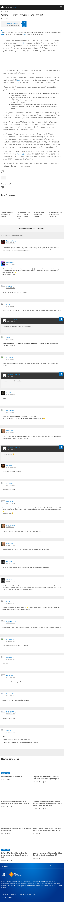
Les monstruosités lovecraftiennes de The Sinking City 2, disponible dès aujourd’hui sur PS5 (47, 854)
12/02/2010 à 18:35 (10, 623)
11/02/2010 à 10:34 (12, 449)
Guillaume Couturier (12, 23)
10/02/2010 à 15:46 (10, 243)
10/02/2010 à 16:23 (10, 339)
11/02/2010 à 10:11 (10, 527)
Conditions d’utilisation (9, 894)
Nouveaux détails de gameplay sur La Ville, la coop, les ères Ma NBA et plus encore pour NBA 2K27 (47, 829)
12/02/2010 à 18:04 (10, 603)
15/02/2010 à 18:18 (10, 732)
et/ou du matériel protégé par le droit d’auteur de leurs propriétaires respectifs (31, 886)
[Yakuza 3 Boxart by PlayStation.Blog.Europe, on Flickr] (16, 66)
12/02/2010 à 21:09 (10, 641)
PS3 (18, 80)
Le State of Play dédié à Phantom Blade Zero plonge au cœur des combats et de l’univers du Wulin (14, 855)
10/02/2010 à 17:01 (10, 394)
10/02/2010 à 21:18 (10, 503)
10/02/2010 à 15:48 (10, 264)
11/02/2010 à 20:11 (10, 563)
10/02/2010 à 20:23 (10, 485)
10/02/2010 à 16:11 (10, 288)
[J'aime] (8, 780)
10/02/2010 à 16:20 (10, 306)
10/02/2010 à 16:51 (10, 359)
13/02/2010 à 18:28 (10, 659)
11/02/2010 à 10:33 (12, 321)
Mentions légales (7, 897)
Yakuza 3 (25, 34)
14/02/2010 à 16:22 (10, 695)
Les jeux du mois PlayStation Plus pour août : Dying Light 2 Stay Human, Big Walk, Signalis (46, 778)
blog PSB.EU (22, 154)
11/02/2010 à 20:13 (10, 581)
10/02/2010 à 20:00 (11, 467)
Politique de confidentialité (27, 894)
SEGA (3, 34)
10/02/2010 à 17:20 (10, 412)
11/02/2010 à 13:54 (10, 545)
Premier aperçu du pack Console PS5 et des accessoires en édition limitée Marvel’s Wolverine (15, 802)
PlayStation (10, 7)
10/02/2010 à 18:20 (10, 432)
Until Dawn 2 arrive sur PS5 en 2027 (11, 777)
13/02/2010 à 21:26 (10, 677)
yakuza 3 (4, 178)
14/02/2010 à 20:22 (10, 714)
